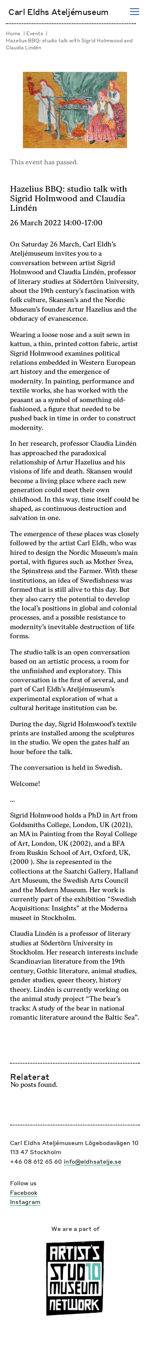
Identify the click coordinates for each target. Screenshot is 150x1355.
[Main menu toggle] (134, 11)
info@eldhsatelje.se (92, 1161)
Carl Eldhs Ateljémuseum (58, 11)
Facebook (24, 1192)
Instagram (25, 1201)
